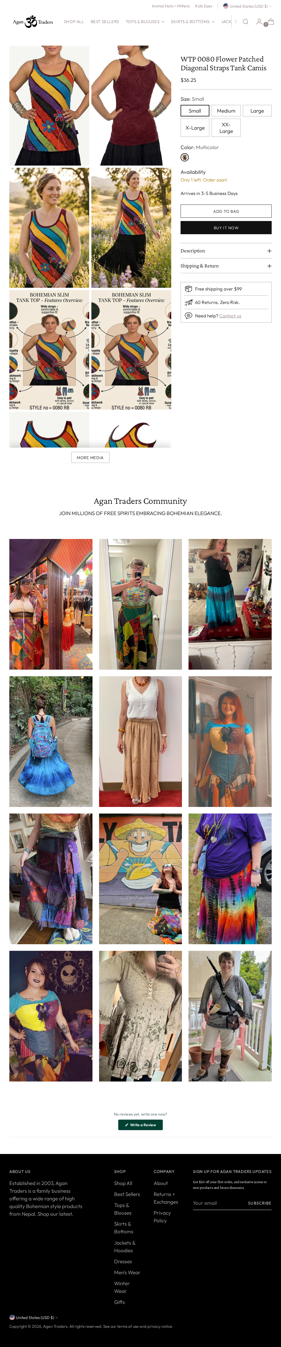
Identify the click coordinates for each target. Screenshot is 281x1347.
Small (195, 110)
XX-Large (226, 127)
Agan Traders (55, 1326)
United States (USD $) (249, 6)
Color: (200, 147)
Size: (192, 99)
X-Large (195, 127)
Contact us (230, 315)
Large (257, 110)
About (161, 1183)
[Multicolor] (185, 157)
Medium (226, 110)
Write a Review (146, 1126)
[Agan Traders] (32, 21)
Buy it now (226, 227)
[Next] (236, 22)
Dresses (123, 1261)
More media (90, 457)
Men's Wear (127, 1272)
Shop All (123, 1183)
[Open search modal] (245, 21)
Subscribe (260, 1203)
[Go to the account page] (257, 21)
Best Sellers (127, 1194)
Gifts (119, 1302)
